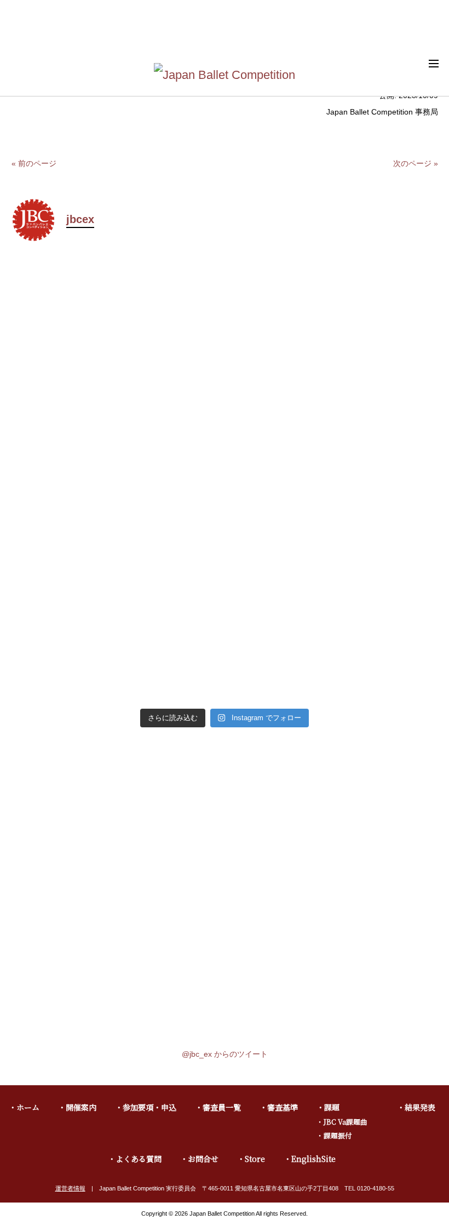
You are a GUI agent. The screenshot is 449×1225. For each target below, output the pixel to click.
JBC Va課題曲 (345, 1121)
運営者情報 (70, 1188)
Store (255, 1158)
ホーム (27, 1107)
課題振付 (338, 1135)
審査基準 (282, 1107)
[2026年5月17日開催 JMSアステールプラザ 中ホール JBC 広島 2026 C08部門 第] (116, 635)
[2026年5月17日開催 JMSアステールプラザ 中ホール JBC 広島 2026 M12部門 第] (332, 337)
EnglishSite (313, 1158)
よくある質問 (139, 1158)
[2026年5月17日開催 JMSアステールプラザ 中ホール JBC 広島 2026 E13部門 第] (116, 337)
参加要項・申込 (149, 1107)
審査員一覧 (222, 1107)
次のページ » (415, 163)
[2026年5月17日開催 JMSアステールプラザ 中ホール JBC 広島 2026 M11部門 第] (116, 494)
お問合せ (203, 1158)
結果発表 (420, 1107)
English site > (422, 33)
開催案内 (81, 1107)
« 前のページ (33, 163)
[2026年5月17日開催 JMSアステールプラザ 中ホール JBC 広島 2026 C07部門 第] (332, 635)
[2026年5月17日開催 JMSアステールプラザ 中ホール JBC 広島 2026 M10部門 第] (332, 494)
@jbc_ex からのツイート (225, 1054)
